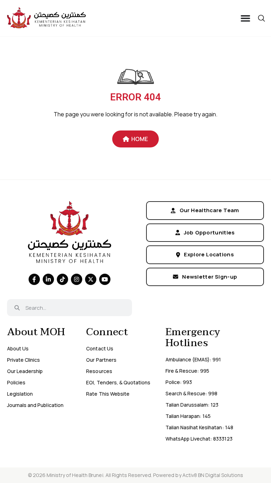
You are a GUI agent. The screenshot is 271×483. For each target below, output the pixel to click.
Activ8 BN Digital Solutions (212, 475)
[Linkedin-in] (48, 279)
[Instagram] (76, 279)
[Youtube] (104, 279)
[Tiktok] (62, 279)
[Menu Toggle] (245, 18)
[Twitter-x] (90, 279)
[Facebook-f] (34, 279)
